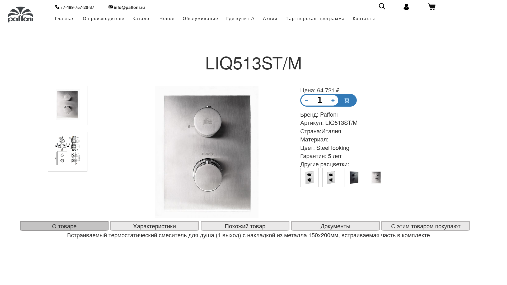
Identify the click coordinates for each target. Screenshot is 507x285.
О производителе (104, 18)
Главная (65, 18)
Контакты (364, 18)
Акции (270, 18)
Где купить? (240, 18)
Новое (167, 18)
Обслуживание (200, 18)
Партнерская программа (315, 18)
